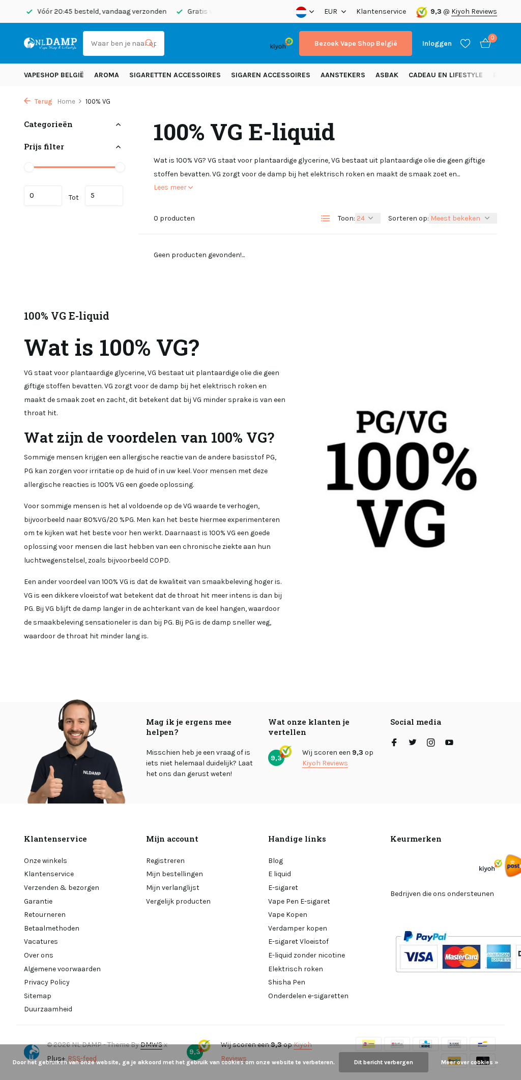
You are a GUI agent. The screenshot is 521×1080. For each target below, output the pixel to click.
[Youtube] (449, 743)
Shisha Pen (286, 982)
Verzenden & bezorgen (61, 887)
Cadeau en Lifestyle (446, 75)
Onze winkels (45, 860)
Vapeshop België (54, 75)
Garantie (38, 901)
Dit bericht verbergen (383, 1062)
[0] (483, 43)
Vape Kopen (287, 914)
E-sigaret (283, 887)
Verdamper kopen (297, 928)
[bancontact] (244, 43)
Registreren (165, 860)
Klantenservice (381, 11)
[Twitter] (413, 743)
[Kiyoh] (281, 43)
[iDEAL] (179, 43)
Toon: (346, 218)
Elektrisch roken (295, 969)
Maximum (104, 196)
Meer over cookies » (469, 1062)
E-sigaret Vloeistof (298, 941)
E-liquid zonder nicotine (306, 955)
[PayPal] (206, 43)
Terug (42, 101)
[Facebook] (394, 743)
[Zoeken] (149, 43)
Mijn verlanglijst (172, 887)
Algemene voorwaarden (62, 969)
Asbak (386, 75)
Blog (275, 860)
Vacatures (41, 941)
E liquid (279, 874)
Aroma (106, 75)
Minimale (43, 196)
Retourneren (45, 914)
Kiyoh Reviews (474, 11)
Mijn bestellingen (174, 874)
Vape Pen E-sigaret (299, 901)
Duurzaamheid (48, 1009)
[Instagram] (431, 743)
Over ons (38, 955)
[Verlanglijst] (465, 43)
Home (66, 101)
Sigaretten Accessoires (175, 75)
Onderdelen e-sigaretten (308, 996)
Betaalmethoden (51, 928)
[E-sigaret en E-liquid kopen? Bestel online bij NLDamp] (50, 43)
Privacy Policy (47, 982)
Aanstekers (343, 75)
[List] (325, 218)
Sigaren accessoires (270, 75)
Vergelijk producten (178, 901)
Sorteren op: (408, 218)
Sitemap (37, 996)
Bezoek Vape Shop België (355, 43)
